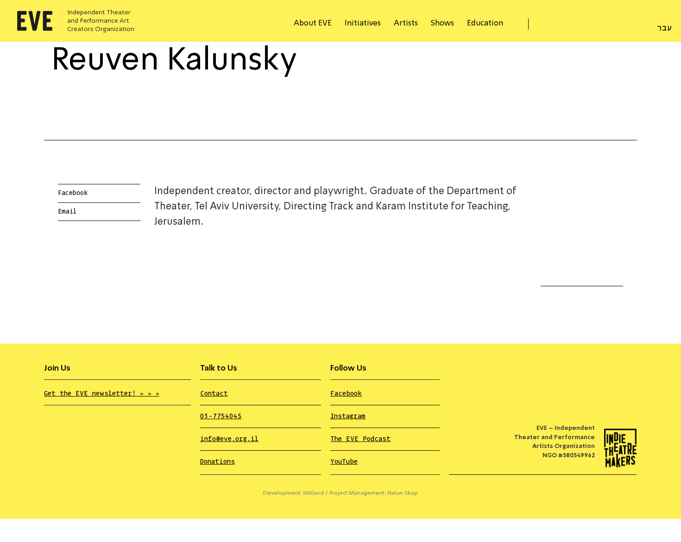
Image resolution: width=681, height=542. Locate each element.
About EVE (313, 23)
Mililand (313, 493)
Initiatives (363, 23)
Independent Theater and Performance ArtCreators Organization (100, 20)
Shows (442, 23)
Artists (406, 23)
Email (67, 211)
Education (485, 23)
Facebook (73, 193)
